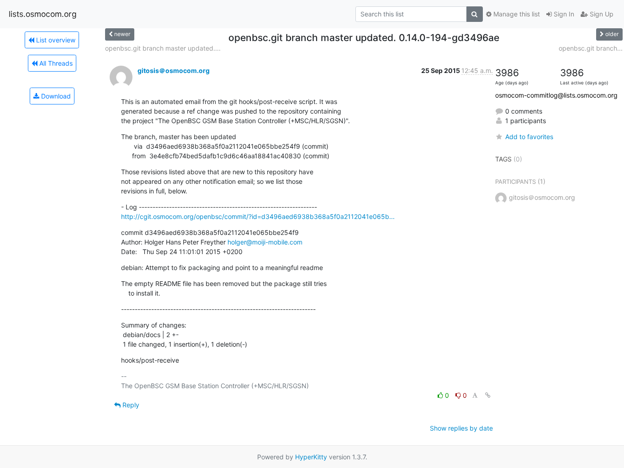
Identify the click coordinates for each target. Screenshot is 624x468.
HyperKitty (311, 457)
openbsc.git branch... (591, 48)
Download (55, 96)
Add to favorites (529, 136)
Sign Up (600, 14)
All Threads (55, 63)
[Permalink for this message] (488, 395)
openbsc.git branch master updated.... (163, 48)
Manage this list (516, 14)
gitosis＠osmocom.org (173, 70)
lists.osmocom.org (43, 14)
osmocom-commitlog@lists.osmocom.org (556, 95)
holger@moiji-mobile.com (264, 242)
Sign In (563, 14)
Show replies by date (461, 428)
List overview (54, 40)
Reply (130, 405)
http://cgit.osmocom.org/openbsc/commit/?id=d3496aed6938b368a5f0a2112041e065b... (258, 216)
